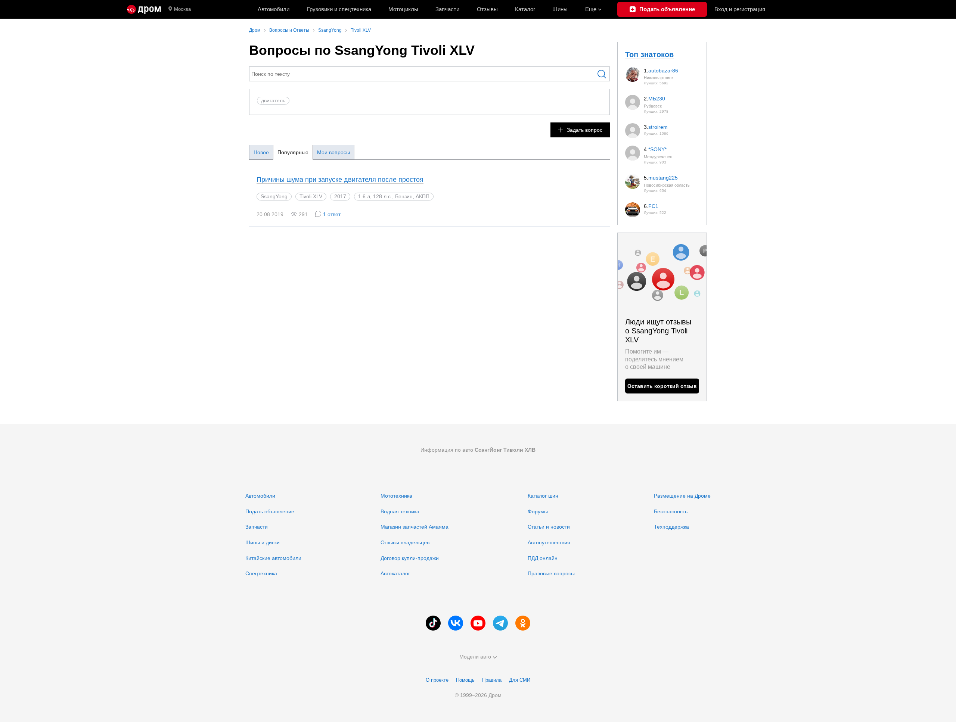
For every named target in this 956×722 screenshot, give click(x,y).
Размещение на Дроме (682, 496)
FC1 (653, 206)
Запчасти (447, 9)
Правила (492, 680)
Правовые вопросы (551, 573)
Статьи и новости (549, 527)
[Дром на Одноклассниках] (522, 623)
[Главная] (144, 9)
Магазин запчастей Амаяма (414, 527)
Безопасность (670, 511)
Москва (182, 9)
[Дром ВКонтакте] (455, 623)
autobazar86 (663, 71)
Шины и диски (262, 542)
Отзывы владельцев (405, 542)
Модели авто (475, 657)
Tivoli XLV (310, 196)
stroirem (658, 127)
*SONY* (657, 149)
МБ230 (656, 99)
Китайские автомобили (273, 558)
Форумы (538, 511)
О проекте (437, 680)
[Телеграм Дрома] (500, 623)
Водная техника (400, 511)
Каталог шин (543, 496)
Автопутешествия (549, 542)
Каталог (525, 9)
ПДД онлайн (543, 558)
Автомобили (273, 9)
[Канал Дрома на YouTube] (478, 623)
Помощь (465, 680)
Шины (560, 9)
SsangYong (274, 196)
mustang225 (663, 178)
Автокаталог (395, 573)
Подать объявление (269, 511)
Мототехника (396, 496)
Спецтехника (261, 573)
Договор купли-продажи (410, 558)
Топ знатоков (649, 54)
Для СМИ (519, 680)
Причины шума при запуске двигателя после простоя (340, 179)
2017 (340, 196)
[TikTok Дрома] (433, 623)
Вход (739, 9)
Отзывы (487, 9)
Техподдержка (671, 527)
